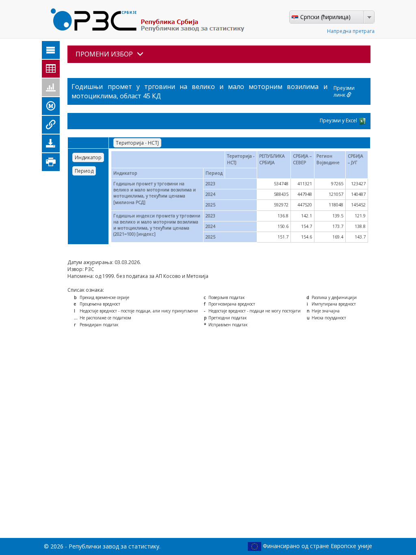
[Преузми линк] (51, 125)
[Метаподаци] (51, 106)
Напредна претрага (351, 31)
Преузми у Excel (339, 120)
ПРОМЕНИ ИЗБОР (104, 54)
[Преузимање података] (51, 143)
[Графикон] (51, 87)
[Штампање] (51, 162)
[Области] (51, 50)
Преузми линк (344, 91)
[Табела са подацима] (51, 69)
